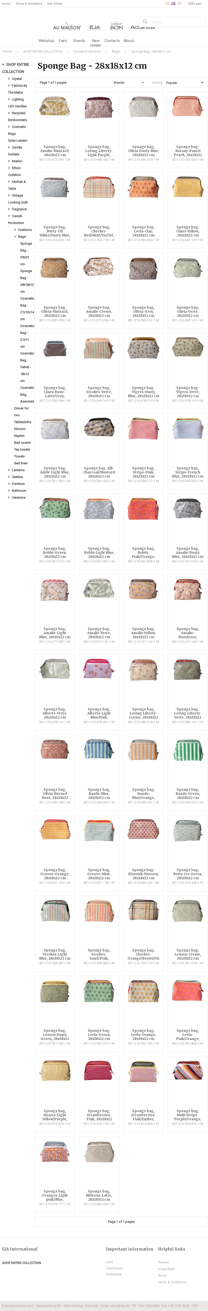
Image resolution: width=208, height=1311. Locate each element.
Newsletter (114, 1274)
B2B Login (195, 3)
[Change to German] (179, 4)
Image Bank (166, 1269)
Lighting (18, 99)
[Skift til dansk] (167, 4)
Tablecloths (22, 422)
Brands (79, 40)
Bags (22, 237)
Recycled (18, 113)
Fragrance (19, 209)
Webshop (46, 40)
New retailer (95, 43)
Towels (19, 456)
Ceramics (19, 497)
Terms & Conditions (28, 3)
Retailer (163, 1262)
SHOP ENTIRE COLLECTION (21, 1263)
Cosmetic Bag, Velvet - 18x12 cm (27, 367)
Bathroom (19, 491)
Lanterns (18, 470)
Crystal (17, 79)
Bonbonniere (17, 120)
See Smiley (54, 3)
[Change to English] (173, 4)
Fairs (63, 40)
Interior (17, 161)
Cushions (25, 230)
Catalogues (114, 1268)
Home (6, 3)
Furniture (18, 484)
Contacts (112, 40)
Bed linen (21, 463)
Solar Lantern (17, 140)
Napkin (19, 436)
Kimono (20, 429)
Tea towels (22, 449)
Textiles (17, 477)
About (129, 40)
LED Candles (17, 106)
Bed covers (22, 442)
